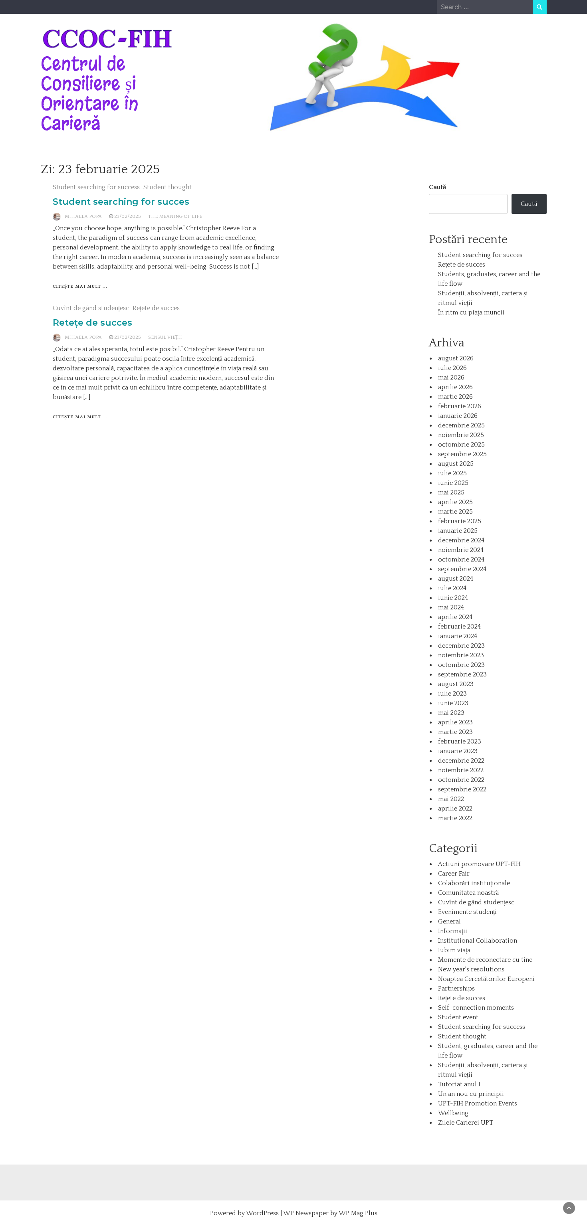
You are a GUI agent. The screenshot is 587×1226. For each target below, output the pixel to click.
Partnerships (456, 988)
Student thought (167, 187)
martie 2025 (455, 511)
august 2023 (456, 684)
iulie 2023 (452, 693)
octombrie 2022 (461, 779)
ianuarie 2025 (458, 530)
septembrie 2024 (462, 569)
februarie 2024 (459, 626)
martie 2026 (455, 396)
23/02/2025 (127, 216)
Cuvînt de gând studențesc (91, 308)
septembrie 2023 (462, 674)
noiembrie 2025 (461, 435)
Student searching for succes (121, 201)
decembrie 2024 (461, 540)
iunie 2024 (453, 597)
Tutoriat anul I (459, 1084)
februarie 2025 (459, 521)
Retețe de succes (92, 322)
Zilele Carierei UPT (465, 1122)
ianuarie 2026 (458, 415)
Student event (458, 1017)
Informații (452, 931)
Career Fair (454, 873)
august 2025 (456, 463)
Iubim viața (454, 950)
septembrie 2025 (462, 454)
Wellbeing (453, 1113)
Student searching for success (96, 187)
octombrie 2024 (461, 559)
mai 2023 (451, 712)
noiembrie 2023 (461, 655)
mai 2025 (451, 492)
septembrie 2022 (462, 789)
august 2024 (455, 578)
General (449, 921)
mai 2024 (451, 607)
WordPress (262, 1213)
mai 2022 (451, 799)
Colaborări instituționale (474, 883)
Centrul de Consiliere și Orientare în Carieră (90, 93)
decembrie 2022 (461, 760)
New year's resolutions (471, 969)
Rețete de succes (156, 308)
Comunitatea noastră (468, 892)
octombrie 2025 (461, 444)
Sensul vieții (165, 337)
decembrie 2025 (461, 425)
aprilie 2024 (455, 617)
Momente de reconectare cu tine (485, 959)
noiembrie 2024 (461, 550)
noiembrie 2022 (461, 770)
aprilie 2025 (455, 502)
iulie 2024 (452, 588)
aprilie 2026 (455, 387)
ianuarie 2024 (457, 636)
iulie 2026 (452, 368)
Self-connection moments (476, 1007)
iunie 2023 (453, 703)
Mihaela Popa (83, 216)
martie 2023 (455, 732)
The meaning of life (175, 216)
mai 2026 (451, 377)
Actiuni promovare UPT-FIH (479, 864)
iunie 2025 (453, 482)
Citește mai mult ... (80, 286)
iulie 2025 (452, 473)
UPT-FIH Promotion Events (477, 1103)
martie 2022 (455, 818)
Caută (437, 187)
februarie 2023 (459, 741)
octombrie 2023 (461, 664)
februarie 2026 (459, 406)
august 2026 (456, 358)
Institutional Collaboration (477, 940)
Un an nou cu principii (471, 1093)
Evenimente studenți (467, 912)
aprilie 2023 (455, 722)
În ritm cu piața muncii (471, 312)
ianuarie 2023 (458, 751)
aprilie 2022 (455, 808)
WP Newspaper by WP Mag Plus (330, 1213)
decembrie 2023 (461, 645)
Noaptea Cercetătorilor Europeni (486, 979)
